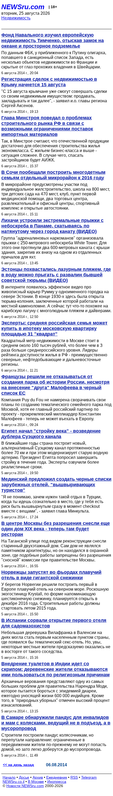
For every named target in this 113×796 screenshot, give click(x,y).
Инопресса (56, 781)
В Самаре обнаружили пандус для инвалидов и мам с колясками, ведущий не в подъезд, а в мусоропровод (55, 723)
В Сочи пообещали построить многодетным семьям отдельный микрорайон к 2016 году (53, 175)
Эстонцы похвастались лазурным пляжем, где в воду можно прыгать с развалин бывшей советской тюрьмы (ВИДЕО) (56, 275)
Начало (9, 777)
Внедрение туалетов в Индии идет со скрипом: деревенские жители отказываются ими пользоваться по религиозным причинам (55, 669)
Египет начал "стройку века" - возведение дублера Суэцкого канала (51, 433)
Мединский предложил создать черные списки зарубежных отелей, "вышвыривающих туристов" (56, 484)
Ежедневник (56, 777)
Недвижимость (15, 18)
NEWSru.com (22, 7)
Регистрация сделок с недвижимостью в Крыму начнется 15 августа (49, 82)
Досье (24, 777)
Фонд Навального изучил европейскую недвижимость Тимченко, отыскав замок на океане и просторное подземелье (52, 40)
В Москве (36, 781)
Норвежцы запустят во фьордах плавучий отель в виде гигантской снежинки (51, 575)
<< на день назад (18, 765)
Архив (38, 777)
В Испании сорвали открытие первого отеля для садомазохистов (53, 623)
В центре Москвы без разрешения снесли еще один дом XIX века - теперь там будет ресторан (55, 529)
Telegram (89, 777)
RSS (74, 777)
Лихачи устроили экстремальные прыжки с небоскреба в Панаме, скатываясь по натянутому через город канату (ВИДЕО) (52, 226)
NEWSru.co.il (13, 781)
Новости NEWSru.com (25, 786)
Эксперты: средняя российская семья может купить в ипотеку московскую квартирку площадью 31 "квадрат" (54, 328)
